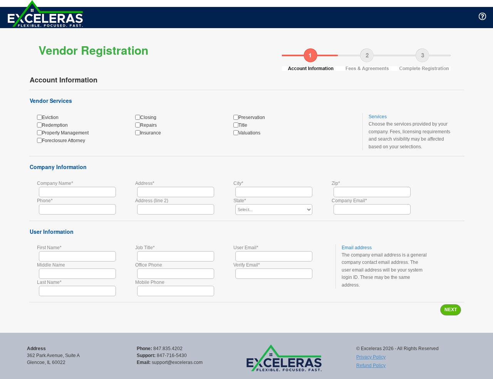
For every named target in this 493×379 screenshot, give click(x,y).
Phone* (45, 200)
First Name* (49, 247)
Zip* (336, 183)
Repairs (148, 125)
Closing (148, 117)
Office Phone (148, 265)
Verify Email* (246, 265)
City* (238, 183)
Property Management (65, 133)
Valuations (249, 133)
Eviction (50, 117)
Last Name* (49, 282)
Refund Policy (371, 365)
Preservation (251, 117)
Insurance (150, 133)
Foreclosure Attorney (63, 140)
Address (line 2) (151, 200)
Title (242, 125)
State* (239, 200)
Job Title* (145, 247)
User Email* (245, 247)
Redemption (55, 125)
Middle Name (51, 265)
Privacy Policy (371, 357)
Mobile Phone (149, 282)
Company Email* (349, 200)
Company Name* (55, 183)
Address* (144, 183)
